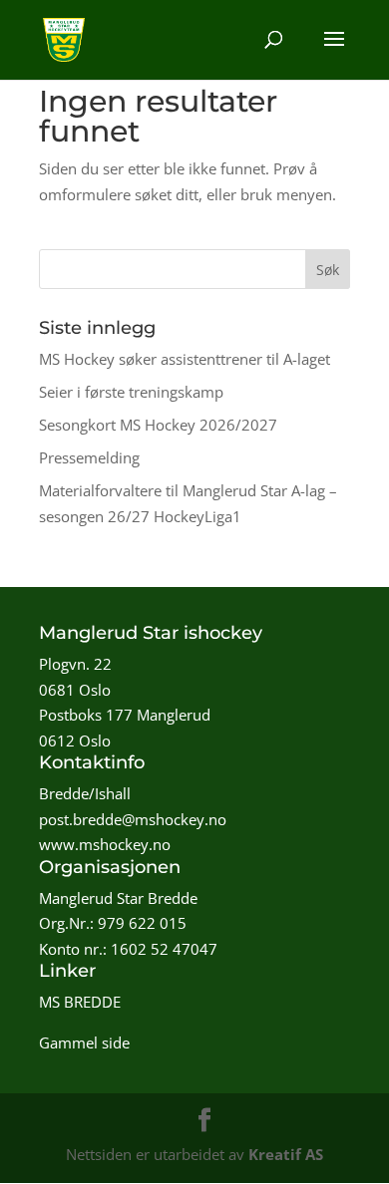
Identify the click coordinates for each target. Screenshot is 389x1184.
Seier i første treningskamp (131, 392)
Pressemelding (89, 457)
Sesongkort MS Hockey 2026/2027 (158, 425)
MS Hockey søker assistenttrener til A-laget (184, 359)
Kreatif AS (285, 1154)
